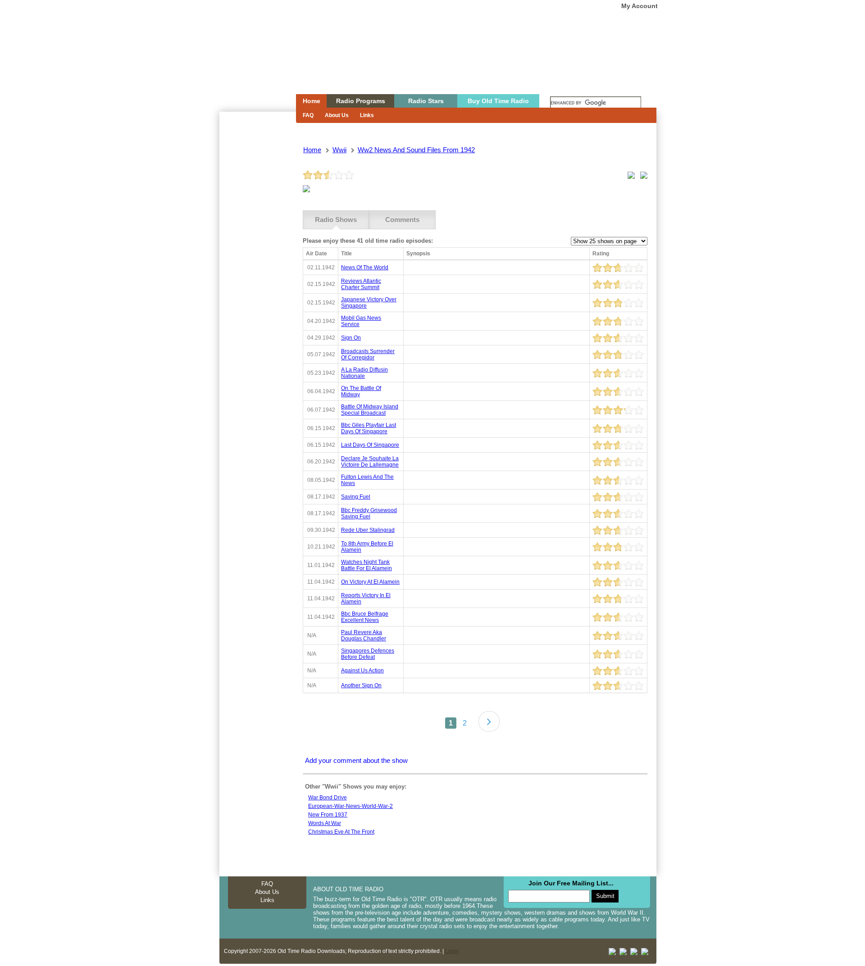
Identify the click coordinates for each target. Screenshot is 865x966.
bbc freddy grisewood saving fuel (369, 513)
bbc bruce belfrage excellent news (364, 617)
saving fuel (355, 497)
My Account (639, 5)
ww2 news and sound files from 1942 (416, 150)
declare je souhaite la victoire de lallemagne (370, 461)
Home (251, 64)
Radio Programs (360, 100)
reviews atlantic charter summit (361, 284)
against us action (362, 670)
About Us (337, 115)
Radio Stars (426, 100)
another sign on (361, 685)
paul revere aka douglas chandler (363, 635)
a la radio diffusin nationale (364, 373)
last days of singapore (370, 445)
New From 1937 (327, 815)
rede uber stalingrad (368, 530)
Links (367, 115)
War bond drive (327, 797)
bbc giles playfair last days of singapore (368, 428)
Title (346, 253)
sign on (351, 338)
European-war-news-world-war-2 (350, 806)
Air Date (316, 253)
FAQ (308, 115)
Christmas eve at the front (341, 832)
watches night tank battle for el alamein (366, 565)
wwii (339, 150)
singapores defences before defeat (367, 654)
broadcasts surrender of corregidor (368, 354)
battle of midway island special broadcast (369, 410)
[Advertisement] (257, 274)
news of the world (364, 267)
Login (452, 951)
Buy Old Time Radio (498, 100)
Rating (600, 253)
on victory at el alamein (370, 582)
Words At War (324, 823)
